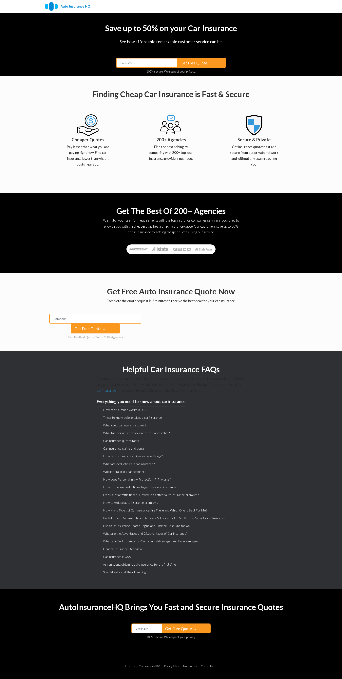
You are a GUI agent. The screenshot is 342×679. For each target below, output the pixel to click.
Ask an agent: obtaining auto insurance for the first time (139, 564)
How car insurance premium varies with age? (132, 456)
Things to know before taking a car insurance (132, 417)
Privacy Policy (171, 666)
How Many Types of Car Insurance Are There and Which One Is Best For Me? (155, 510)
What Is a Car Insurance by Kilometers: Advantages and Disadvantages (150, 541)
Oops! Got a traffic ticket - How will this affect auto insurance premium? (151, 495)
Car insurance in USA (117, 556)
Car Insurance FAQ (149, 666)
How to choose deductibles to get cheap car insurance (139, 487)
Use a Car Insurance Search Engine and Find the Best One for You (147, 526)
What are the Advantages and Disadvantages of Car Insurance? (145, 533)
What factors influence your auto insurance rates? (136, 433)
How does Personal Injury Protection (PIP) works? (137, 479)
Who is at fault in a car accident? (124, 471)
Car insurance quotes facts (121, 440)
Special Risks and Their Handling (124, 572)
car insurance (106, 390)
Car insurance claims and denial (123, 448)
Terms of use (190, 666)
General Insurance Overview (122, 549)
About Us (130, 666)
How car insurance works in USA (124, 410)
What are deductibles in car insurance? (129, 464)
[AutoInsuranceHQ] (67, 6)
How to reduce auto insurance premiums (130, 502)
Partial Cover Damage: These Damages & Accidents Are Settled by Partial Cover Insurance (164, 518)
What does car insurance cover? (124, 425)
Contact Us (207, 666)
